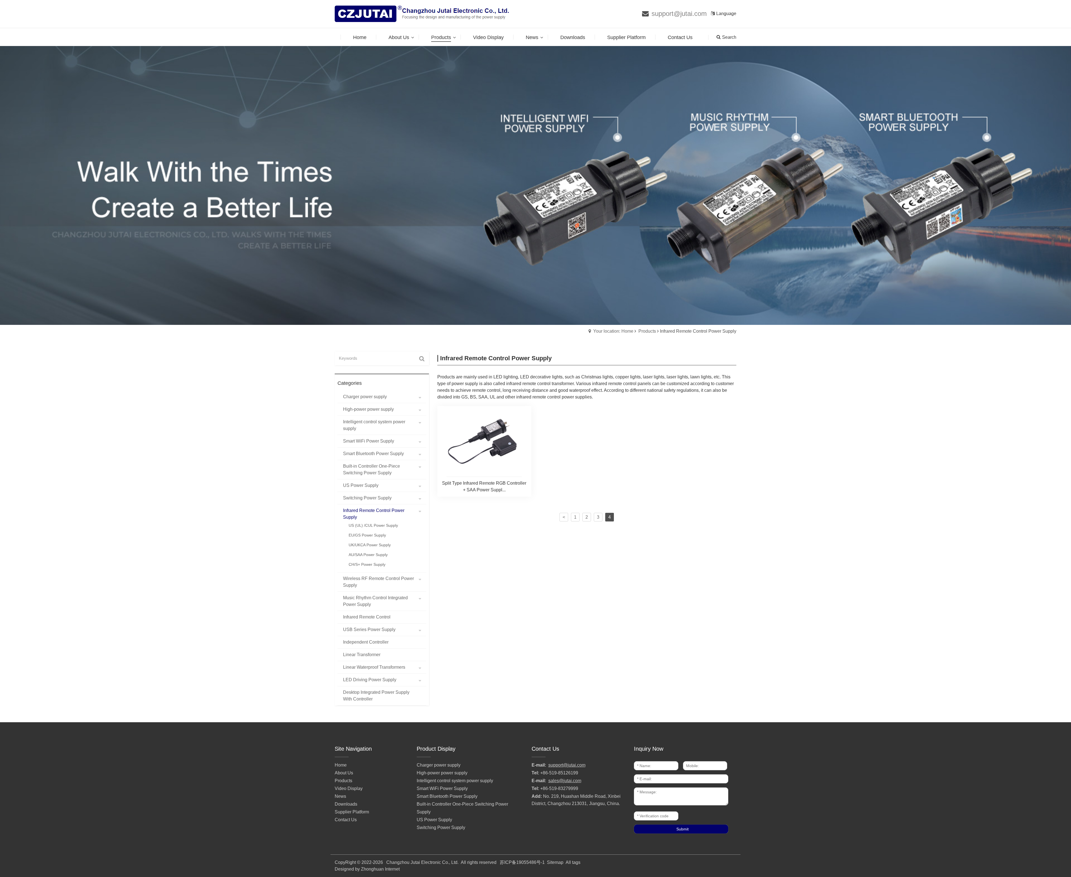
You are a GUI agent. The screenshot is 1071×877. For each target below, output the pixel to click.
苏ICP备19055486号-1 (522, 862)
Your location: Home (613, 331)
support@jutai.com (679, 13)
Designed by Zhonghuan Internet (367, 869)
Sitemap (555, 862)
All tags (573, 862)
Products (647, 331)
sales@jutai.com (564, 780)
